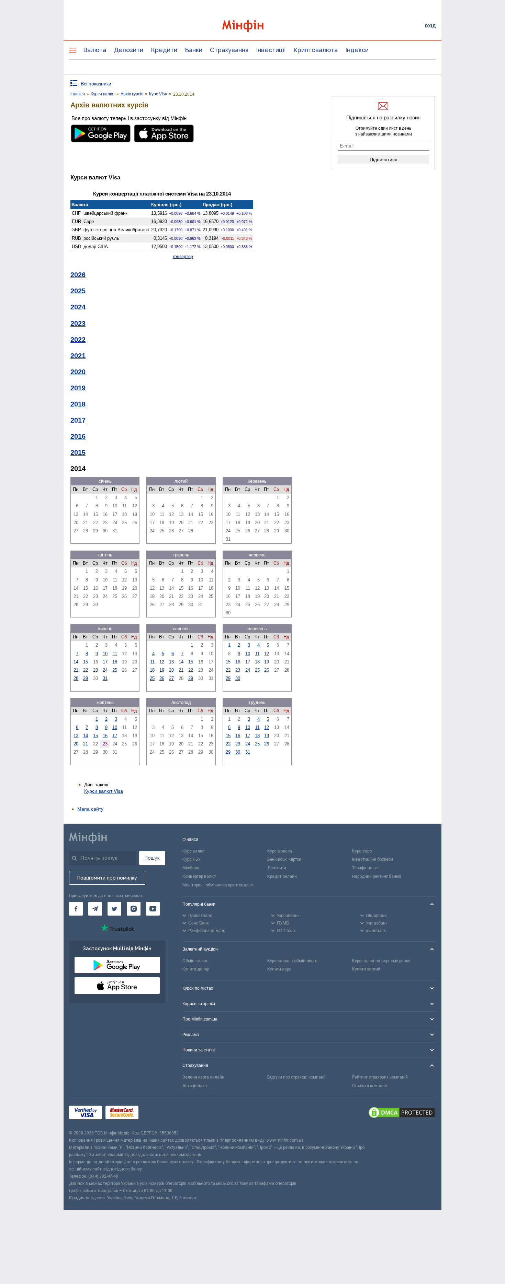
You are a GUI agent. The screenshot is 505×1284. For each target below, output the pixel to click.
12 (161, 661)
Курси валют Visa (103, 791)
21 (76, 670)
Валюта (94, 50)
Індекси (357, 50)
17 (105, 661)
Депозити (128, 50)
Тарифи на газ (366, 867)
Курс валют (193, 851)
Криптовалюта (315, 50)
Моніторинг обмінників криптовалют (217, 885)
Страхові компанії (369, 1085)
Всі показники (96, 83)
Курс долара (279, 851)
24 (105, 670)
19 (161, 670)
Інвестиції (271, 50)
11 (115, 653)
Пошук (152, 858)
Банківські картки (284, 859)
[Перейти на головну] (252, 26)
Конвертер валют (199, 876)
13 (171, 661)
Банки (193, 50)
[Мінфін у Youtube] (153, 909)
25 (114, 670)
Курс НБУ (191, 859)
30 (237, 678)
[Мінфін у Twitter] (114, 909)
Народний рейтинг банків (377, 876)
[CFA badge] (157, 1113)
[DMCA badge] (401, 1113)
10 (105, 653)
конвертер (183, 256)
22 (85, 670)
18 (114, 661)
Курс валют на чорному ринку (381, 960)
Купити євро (279, 969)
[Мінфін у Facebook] (76, 909)
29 (85, 678)
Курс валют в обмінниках (292, 960)
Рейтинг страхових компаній (380, 1077)
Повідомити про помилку (107, 878)
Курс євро (362, 851)
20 (171, 670)
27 (171, 678)
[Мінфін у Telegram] (95, 909)
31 (105, 678)
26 (161, 678)
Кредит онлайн (282, 876)
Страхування (229, 50)
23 (95, 670)
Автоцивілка (194, 1085)
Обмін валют (194, 960)
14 (76, 661)
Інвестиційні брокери (372, 859)
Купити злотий (366, 969)
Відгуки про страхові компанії (296, 1077)
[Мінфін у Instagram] (134, 909)
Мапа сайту (90, 809)
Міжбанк (190, 867)
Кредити (164, 50)
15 (85, 661)
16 (237, 661)
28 (76, 678)
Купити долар (195, 969)
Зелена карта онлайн (203, 1077)
